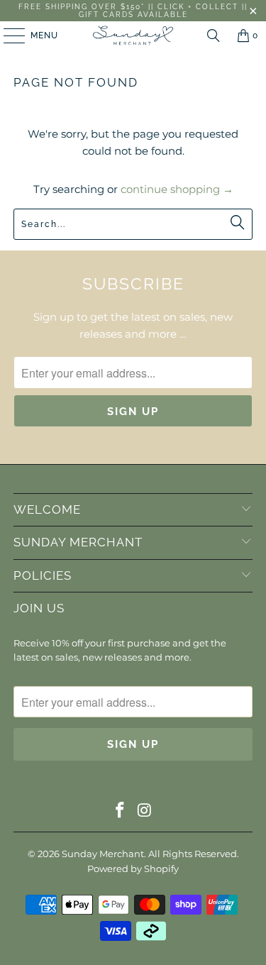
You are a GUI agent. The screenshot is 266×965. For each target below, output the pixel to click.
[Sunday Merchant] (133, 35)
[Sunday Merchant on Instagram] (144, 811)
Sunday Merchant (103, 853)
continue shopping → (177, 189)
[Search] (213, 35)
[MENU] (7, 35)
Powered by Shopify (133, 868)
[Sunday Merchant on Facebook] (120, 811)
